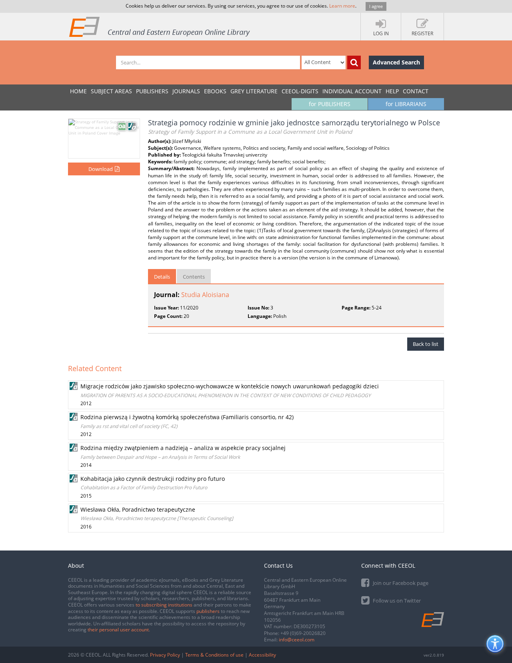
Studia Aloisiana (205, 294)
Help (392, 91)
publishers (208, 611)
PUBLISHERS (152, 91)
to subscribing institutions (164, 604)
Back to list (425, 344)
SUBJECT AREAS (111, 91)
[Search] (354, 62)
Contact (415, 91)
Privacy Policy (165, 654)
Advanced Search (396, 62)
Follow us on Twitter (396, 600)
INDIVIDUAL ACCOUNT (352, 91)
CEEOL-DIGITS (300, 91)
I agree (376, 6)
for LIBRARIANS (406, 104)
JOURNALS (186, 91)
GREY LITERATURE (254, 91)
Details (162, 276)
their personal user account (118, 629)
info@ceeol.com (296, 639)
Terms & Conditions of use (214, 654)
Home (78, 91)
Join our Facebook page (400, 583)
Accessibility (262, 654)
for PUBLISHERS (329, 104)
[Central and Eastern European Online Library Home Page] (160, 26)
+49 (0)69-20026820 (303, 633)
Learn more (342, 5)
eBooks (215, 91)
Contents (194, 276)
